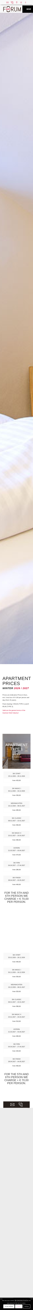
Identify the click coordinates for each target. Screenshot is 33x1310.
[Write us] (12, 1104)
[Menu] (26, 9)
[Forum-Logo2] (13, 9)
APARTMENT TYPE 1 (16, 747)
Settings (26, 1306)
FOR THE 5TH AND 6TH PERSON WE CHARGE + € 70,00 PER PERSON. (16, 897)
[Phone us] (20, 1104)
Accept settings (9, 1306)
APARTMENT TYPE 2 (16, 928)
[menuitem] (26, 9)
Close (18, 1306)
